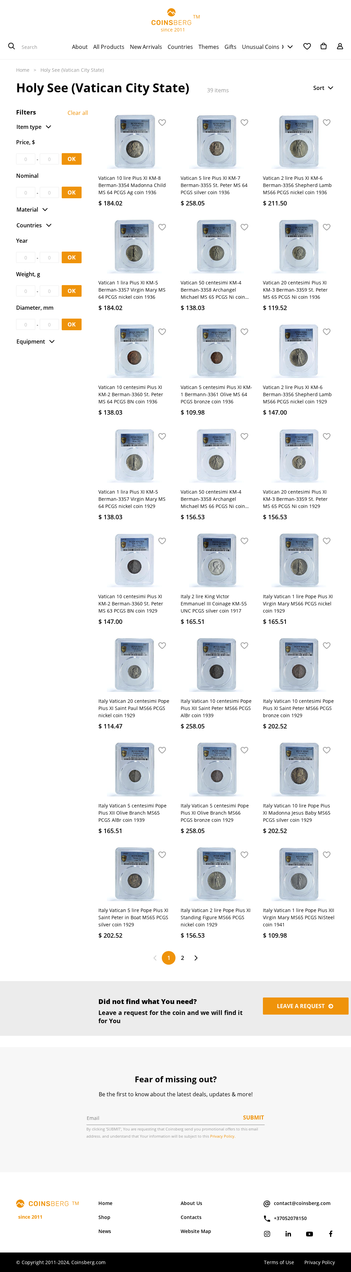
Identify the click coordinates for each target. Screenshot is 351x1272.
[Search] (11, 47)
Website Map (196, 1231)
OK (72, 159)
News (104, 1231)
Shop (104, 1217)
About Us (191, 1203)
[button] (324, 87)
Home (22, 70)
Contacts (191, 1217)
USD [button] (278, 47)
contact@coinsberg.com (302, 1203)
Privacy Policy (319, 1262)
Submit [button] (253, 1117)
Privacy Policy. (222, 1136)
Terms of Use (279, 1262)
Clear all (78, 113)
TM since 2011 (175, 23)
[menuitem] (79, 47)
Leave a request (301, 1006)
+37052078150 (290, 1218)
